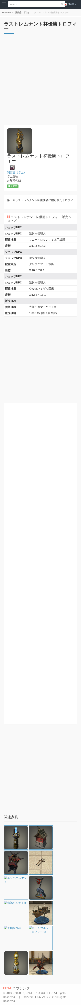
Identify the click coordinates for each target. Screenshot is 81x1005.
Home (7, 12)
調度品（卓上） (22, 12)
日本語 (71, 4)
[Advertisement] (40, 80)
